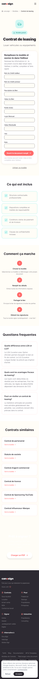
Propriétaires (25, 602)
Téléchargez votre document (27, 656)
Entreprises (25, 605)
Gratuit (4, 621)
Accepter (19, 674)
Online (4, 618)
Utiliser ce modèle (19, 168)
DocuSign (5, 636)
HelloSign (5, 639)
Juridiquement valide (9, 624)
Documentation (18, 653)
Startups (24, 599)
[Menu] (35, 4)
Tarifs (4, 653)
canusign (7, 11)
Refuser (8, 674)
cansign (7, 3)
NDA (3, 605)
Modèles (15, 11)
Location (4, 599)
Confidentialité (22, 669)
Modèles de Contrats (9, 656)
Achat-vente (6, 602)
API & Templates (31, 653)
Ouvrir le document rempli (17, 153)
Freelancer (24, 596)
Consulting (24, 621)
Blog (9, 653)
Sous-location (6, 596)
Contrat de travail (8, 608)
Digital (4, 627)
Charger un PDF (18, 555)
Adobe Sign (5, 642)
